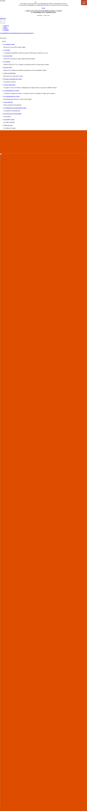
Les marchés (6, 61)
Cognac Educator (8, 102)
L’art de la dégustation (9, 84)
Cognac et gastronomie (9, 73)
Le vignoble (6, 50)
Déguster (5, 28)
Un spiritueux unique (9, 44)
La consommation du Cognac (11, 90)
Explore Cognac (7, 67)
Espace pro (3, 18)
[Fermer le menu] (2, 21)
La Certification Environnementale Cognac (14, 108)
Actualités (2, 33)
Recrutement (22, 33)
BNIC (7, 33)
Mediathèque (15, 33)
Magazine (28, 33)
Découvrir (6, 25)
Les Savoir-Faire (7, 56)
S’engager (6, 30)
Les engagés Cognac (9, 119)
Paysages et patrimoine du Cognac (12, 79)
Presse (10, 33)
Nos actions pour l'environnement (12, 113)
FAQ (32, 33)
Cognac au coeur (7, 125)
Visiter (5, 27)
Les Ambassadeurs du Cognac (11, 96)
